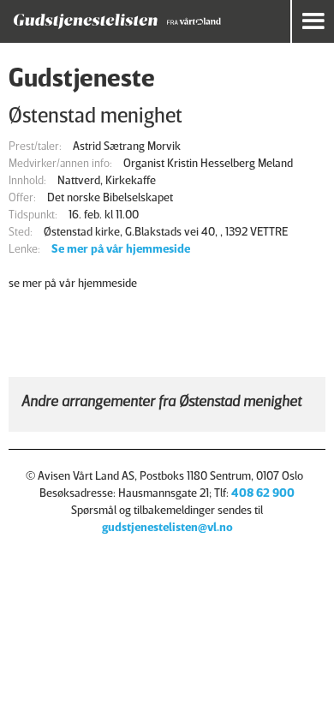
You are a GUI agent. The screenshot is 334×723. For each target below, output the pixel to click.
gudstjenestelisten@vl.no (167, 526)
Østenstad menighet (95, 114)
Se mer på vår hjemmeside (120, 248)
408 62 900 (263, 492)
